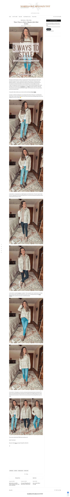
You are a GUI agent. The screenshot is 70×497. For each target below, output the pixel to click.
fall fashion (11, 470)
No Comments (28, 25)
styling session (20, 470)
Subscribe (48, 29)
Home (10, 16)
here (29, 86)
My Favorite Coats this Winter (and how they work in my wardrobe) (14, 484)
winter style (26, 470)
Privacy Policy (34, 16)
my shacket (23, 86)
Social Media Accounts (27, 16)
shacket (15, 470)
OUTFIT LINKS (14, 16)
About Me (20, 16)
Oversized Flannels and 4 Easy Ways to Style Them (25, 484)
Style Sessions (23, 20)
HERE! (35, 91)
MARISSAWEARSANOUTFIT (35, 494)
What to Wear (28, 20)
